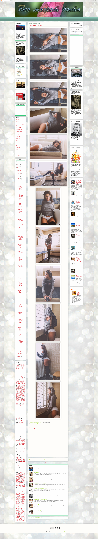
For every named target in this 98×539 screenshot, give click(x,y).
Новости (26, 17)
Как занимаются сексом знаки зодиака (40, 488)
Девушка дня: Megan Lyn (20, 324)
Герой (17, 388)
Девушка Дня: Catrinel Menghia (20, 316)
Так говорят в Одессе (20, 313)
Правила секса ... (37, 472)
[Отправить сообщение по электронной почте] (43, 422)
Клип (23, 407)
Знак (17, 395)
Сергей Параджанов (21, 454)
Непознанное (18, 428)
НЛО (17, 426)
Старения (24, 456)
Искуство (22, 399)
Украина (20, 464)
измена (22, 495)
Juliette (17, 140)
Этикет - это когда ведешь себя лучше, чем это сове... (20, 257)
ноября (19, 354)
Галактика (17, 387)
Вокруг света (63, 17)
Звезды (22, 393)
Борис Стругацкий (19, 378)
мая (19, 175)
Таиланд (23, 458)
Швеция (24, 477)
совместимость (18, 515)
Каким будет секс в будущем (20, 305)
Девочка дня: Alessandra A (20, 207)
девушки (23, 486)
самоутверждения (19, 513)
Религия (23, 447)
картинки (23, 496)
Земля (17, 394)
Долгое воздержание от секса (20, 203)
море (23, 501)
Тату (23, 459)
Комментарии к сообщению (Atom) (51, 462)
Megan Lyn (18, 145)
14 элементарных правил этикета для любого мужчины (20, 272)
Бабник (17, 376)
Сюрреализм (19, 458)
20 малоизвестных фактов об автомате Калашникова (20, 224)
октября (19, 353)
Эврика (17, 480)
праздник (17, 510)
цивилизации (19, 519)
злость (17, 495)
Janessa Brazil (18, 138)
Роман (21, 448)
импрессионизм (18, 496)
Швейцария (19, 477)
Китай (22, 406)
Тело (23, 460)
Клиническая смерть (19, 407)
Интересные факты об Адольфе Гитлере (20, 321)
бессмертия (22, 483)
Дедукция (22, 390)
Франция (17, 473)
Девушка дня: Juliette (19, 291)
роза (16, 512)
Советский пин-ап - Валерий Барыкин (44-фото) (78, 182)
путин (22, 510)
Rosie (17, 149)
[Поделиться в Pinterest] (49, 422)
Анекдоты (22, 372)
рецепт (23, 511)
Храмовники (19, 474)
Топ (16, 461)
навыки (22, 502)
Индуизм (18, 397)
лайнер (19, 500)
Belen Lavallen (18, 127)
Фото (24, 471)
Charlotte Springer (19, 131)
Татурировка (18, 460)
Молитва (19, 419)
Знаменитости (18, 396)
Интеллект (22, 397)
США (24, 448)
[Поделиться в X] (47, 422)
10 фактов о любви (20, 245)
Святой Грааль (23, 451)
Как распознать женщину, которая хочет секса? (78, 202)
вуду (20, 485)
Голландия (20, 388)
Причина (17, 440)
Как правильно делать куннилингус (20, 183)
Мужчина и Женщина (33, 17)
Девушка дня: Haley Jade (20, 252)
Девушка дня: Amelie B (20, 263)
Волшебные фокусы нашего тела (20, 309)
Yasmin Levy (19, 366)
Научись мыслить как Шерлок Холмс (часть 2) (20, 336)
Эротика (18, 481)
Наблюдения (22, 426)
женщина (18, 493)
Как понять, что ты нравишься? (20, 211)
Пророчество (23, 440)
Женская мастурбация (37, 510)
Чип (16, 477)
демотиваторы (21, 487)
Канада (23, 403)
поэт (20, 509)
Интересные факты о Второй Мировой (20, 188)
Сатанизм (19, 449)
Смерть (17, 455)
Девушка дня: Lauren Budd (19, 329)
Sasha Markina (18, 151)
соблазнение (18, 514)
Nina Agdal (18, 147)
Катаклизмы (23, 404)
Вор (19, 385)
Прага (17, 438)
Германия (22, 387)
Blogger (64, 531)
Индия (24, 396)
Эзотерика (22, 480)
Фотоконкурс (21, 472)
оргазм (22, 506)
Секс (24, 453)
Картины (17, 404)
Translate (79, 32)
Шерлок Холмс (21, 478)
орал (18, 506)
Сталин (20, 456)
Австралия (23, 366)
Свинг (19, 451)
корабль (23, 498)
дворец (18, 486)
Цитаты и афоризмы (49, 17)
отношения (19, 508)
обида (17, 504)
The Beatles (17, 365)
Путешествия (22, 444)
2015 (18, 358)
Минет (17, 418)
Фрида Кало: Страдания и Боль (39, 504)
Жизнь (20, 392)
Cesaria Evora (22, 364)
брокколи (17, 484)
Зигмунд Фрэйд (21, 394)
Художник (23, 474)
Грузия (21, 389)
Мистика (23, 418)
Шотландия (18, 479)
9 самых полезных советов (20, 302)
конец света (23, 497)
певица (17, 509)
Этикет (23, 481)
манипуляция (18, 501)
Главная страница (19, 17)
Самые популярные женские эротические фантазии (42, 477)
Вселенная (23, 385)
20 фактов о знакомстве (20, 266)
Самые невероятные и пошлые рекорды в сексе (42, 499)
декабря (19, 356)
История (23, 400)
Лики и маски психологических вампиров (20, 238)
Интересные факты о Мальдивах (78, 224)
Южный (17, 482)
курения (24, 499)
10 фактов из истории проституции (40, 483)
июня (19, 176)
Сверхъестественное (21, 450)
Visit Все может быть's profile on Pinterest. (36, 517)
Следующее (31, 459)
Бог (22, 377)
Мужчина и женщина (20, 422)
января (19, 168)
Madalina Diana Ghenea (20, 143)
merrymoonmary (56, 531)
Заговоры (17, 393)
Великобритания (23, 379)
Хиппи (21, 473)
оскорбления (18, 507)
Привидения (22, 438)
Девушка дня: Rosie (20, 220)
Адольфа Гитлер (19, 368)
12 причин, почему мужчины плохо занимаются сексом (43, 467)
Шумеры (23, 479)
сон (23, 515)
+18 (17, 364)
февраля (20, 170)
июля (19, 178)
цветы (21, 518)
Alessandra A (18, 121)
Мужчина (23, 420)
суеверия (22, 516)
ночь (23, 503)
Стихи (18, 457)
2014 (18, 167)
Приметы (17, 439)
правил (23, 509)
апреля (19, 173)
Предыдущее (64, 459)
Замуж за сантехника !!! (78, 247)
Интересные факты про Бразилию (20, 341)
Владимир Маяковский (19, 382)
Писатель (17, 436)
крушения (20, 499)
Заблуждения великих (20, 332)
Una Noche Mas (23, 365)
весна (17, 485)
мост (16, 502)
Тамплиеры (19, 459)
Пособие (21, 437)
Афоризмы (22, 375)
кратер (17, 499)
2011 (18, 162)
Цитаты (20, 475)
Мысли (17, 425)
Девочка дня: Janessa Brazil (20, 191)
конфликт (18, 498)
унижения (17, 517)
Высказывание (20, 386)
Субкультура (23, 457)
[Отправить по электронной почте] (45, 422)
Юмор (69, 17)
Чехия (23, 476)
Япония (17, 483)
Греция (18, 389)
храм (24, 517)
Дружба (17, 391)
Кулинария (30, 19)
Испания (17, 400)
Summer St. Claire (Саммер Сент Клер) (20, 153)
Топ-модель (34, 423)
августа (19, 179)
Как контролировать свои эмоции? (79, 276)
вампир (22, 484)
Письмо (23, 436)
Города (24, 388)
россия (21, 512)
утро (21, 517)
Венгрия (18, 380)
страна (17, 516)
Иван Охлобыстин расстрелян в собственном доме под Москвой (76, 237)
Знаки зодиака (21, 395)
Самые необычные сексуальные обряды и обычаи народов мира (76, 260)
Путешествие (22, 443)
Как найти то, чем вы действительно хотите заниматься (20, 232)
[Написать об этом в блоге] (46, 422)
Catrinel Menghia (19, 129)
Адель (23, 367)
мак (23, 500)
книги (18, 497)
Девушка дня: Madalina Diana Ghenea (20, 283)
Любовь (19, 412)
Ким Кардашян (19, 405)
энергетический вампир (20, 520)
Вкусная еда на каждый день (21, 19)
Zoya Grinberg (18, 155)
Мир (20, 418)
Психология (41, 17)
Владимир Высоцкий (20, 381)
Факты (17, 467)
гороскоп (23, 485)
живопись (17, 494)
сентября (20, 351)
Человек (18, 476)
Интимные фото (19, 398)
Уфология (20, 465)
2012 (18, 164)
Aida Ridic (18, 119)
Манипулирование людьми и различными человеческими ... (20, 296)
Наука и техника (19, 427)
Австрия (18, 367)
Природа (22, 439)
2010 (18, 161)
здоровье (22, 494)
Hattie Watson (18, 136)
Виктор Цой (22, 380)
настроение (18, 503)
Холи (24, 473)
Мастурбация (21, 417)
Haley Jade (38, 423)
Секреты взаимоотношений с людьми (79, 192)
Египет (20, 391)
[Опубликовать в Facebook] (48, 422)
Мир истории (57, 17)
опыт (24, 505)
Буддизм (17, 379)
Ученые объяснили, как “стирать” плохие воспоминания (20, 347)
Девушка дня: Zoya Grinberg (20, 241)
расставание (18, 511)
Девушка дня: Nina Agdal (20, 288)
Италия (20, 402)
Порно (17, 437)
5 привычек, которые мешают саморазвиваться (20, 216)
